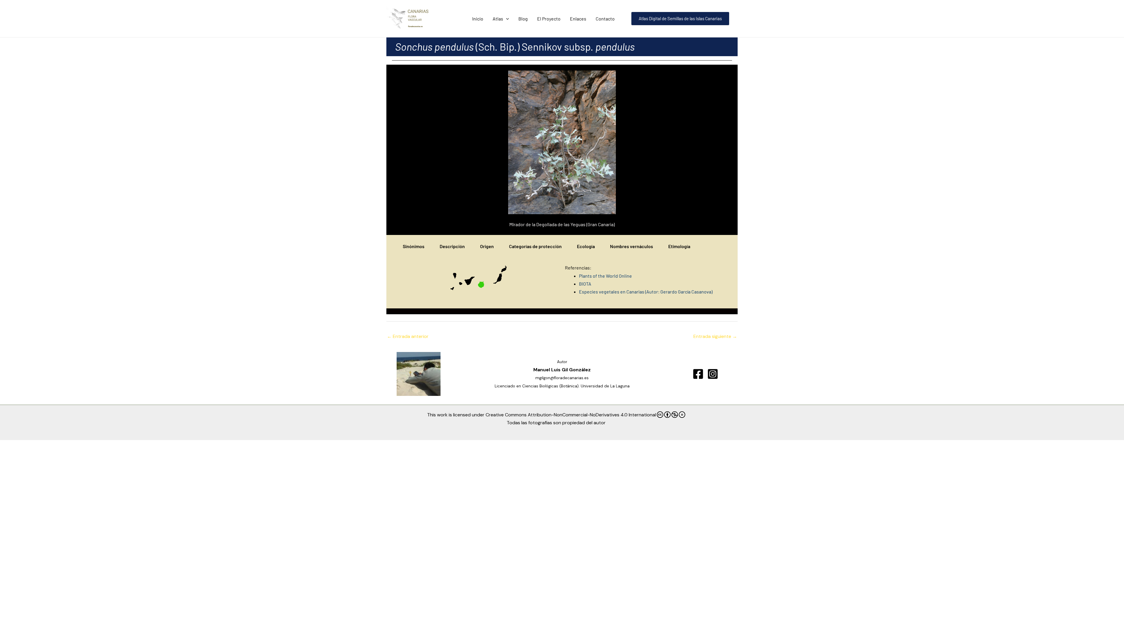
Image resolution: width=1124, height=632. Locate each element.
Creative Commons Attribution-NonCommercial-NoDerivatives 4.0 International (571, 415)
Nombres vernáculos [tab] (631, 246)
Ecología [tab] (586, 246)
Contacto (605, 18)
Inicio (477, 18)
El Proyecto (549, 18)
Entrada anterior (408, 336)
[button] (506, 18)
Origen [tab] (487, 246)
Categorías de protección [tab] (535, 246)
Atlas (498, 18)
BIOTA (585, 283)
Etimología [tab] (679, 246)
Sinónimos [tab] (413, 246)
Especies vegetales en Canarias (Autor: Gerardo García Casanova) (645, 291)
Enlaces (578, 18)
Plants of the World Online (606, 276)
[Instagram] (712, 373)
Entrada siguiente (715, 336)
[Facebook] (698, 373)
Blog (523, 18)
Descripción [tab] (452, 246)
